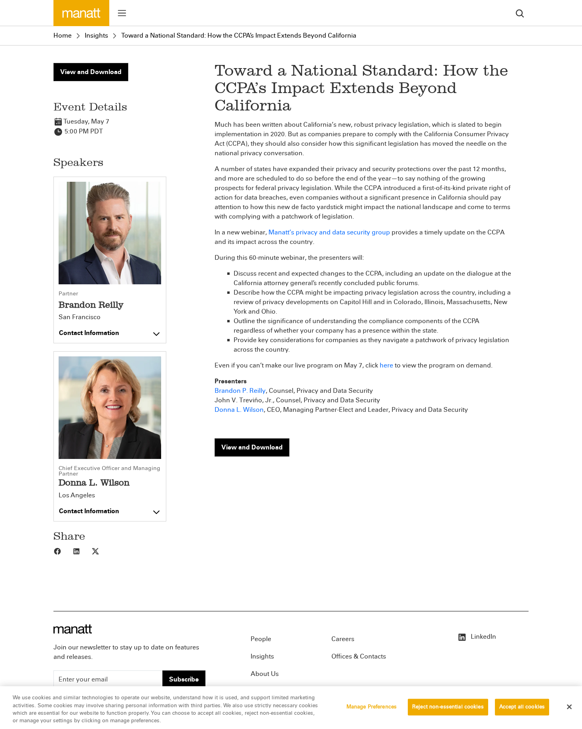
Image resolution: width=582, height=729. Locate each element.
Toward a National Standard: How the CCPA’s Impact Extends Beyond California (238, 35)
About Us (265, 674)
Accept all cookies (522, 707)
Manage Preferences (371, 707)
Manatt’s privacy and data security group (329, 232)
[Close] (569, 707)
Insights (96, 35)
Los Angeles (77, 495)
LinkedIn (482, 636)
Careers (342, 639)
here (386, 365)
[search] (519, 13)
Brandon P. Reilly (240, 390)
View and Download (91, 72)
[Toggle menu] (121, 13)
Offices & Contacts (358, 656)
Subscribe (184, 679)
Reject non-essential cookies (448, 707)
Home (62, 35)
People (261, 639)
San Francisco (80, 317)
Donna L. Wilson (239, 409)
